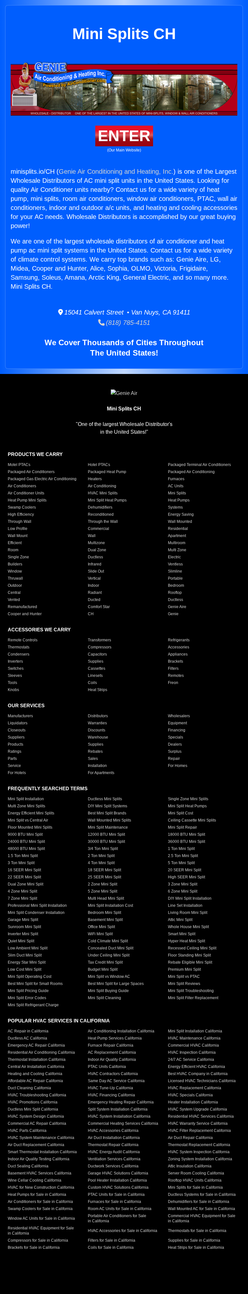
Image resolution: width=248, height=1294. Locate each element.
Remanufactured (22, 607)
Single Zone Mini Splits (188, 799)
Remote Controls (22, 640)
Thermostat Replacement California (199, 1145)
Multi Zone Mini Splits (26, 806)
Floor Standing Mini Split (189, 955)
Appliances (178, 654)
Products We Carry (35, 454)
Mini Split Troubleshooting (191, 991)
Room (13, 550)
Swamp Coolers (22, 507)
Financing (176, 730)
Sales (93, 758)
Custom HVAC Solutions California (118, 1187)
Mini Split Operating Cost (29, 976)
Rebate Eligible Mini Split (190, 962)
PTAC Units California (107, 1066)
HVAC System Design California (36, 1116)
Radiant (95, 592)
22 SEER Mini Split (24, 877)
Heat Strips (97, 690)
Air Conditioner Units (26, 493)
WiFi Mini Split (100, 934)
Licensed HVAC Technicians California (202, 1081)
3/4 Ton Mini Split (103, 848)
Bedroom (176, 585)
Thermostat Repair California (113, 1145)
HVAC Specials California (190, 1095)
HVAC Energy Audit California (114, 1152)
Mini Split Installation (26, 799)
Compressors (99, 647)
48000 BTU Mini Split (26, 848)
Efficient (15, 543)
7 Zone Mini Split (22, 898)
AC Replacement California (112, 1052)
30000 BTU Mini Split (106, 841)
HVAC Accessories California (113, 1130)
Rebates (95, 751)
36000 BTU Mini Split (186, 841)
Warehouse (98, 737)
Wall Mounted (180, 521)
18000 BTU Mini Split (186, 834)
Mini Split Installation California (195, 1031)
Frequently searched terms (48, 788)
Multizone (96, 543)
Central (14, 592)
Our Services (26, 705)
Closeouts (17, 730)
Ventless (175, 564)
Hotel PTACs (99, 464)
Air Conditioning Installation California (121, 1031)
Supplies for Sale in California (194, 1240)
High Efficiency (21, 514)
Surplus (174, 751)
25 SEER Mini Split (104, 877)
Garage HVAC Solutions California (118, 1173)
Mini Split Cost (180, 813)
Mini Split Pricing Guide (28, 991)
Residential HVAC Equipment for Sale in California (41, 1231)
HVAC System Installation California (119, 1116)
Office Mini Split (101, 927)
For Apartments (101, 773)
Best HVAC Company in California (198, 1073)
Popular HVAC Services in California (59, 1020)
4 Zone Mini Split (22, 891)
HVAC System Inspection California (199, 1152)
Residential (178, 528)
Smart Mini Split (181, 934)
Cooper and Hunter (25, 614)
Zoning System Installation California (200, 1159)
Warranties (97, 723)
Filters (173, 668)
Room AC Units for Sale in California (119, 1208)
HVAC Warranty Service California (198, 1123)
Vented (14, 599)
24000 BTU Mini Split (26, 841)
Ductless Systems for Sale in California (202, 1194)
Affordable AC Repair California (35, 1081)
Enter (124, 135)
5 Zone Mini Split (102, 891)
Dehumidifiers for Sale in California (198, 1201)
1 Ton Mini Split (181, 848)
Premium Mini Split (184, 969)
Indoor (93, 585)
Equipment (177, 723)
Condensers (18, 654)
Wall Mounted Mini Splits (109, 820)
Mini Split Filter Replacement (193, 998)
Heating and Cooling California (35, 1073)
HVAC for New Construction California (41, 1187)
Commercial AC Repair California (37, 1123)
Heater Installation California (193, 1102)
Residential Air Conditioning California (41, 1052)
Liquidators (17, 723)
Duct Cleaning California (29, 1088)
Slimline (175, 571)
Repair (174, 758)
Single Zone (18, 557)
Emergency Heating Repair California (121, 1102)
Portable (175, 578)
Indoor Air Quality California (112, 1059)
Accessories (178, 647)
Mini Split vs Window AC (109, 976)
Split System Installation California (118, 1109)
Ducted (94, 599)
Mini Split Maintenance (108, 827)
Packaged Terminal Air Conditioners (199, 464)
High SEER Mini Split (186, 877)
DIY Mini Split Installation (190, 898)
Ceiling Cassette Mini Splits (192, 820)
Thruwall (15, 578)
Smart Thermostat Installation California (42, 1152)
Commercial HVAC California (193, 1045)
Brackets (175, 661)
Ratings (14, 751)
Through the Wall (103, 521)
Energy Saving (181, 514)
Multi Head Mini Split (106, 898)
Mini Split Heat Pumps (107, 500)
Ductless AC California (27, 1038)
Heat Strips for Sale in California (196, 1247)
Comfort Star (99, 607)
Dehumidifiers (100, 507)
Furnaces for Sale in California (114, 1201)
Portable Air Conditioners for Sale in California (117, 1218)
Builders (15, 564)
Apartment (177, 535)
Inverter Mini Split (23, 934)
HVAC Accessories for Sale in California (122, 1230)
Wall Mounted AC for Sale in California (201, 1208)
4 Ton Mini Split (101, 863)
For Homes (177, 765)
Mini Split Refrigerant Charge (33, 1005)
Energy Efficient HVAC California (196, 1066)
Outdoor (15, 585)
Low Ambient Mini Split (27, 948)
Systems (175, 507)
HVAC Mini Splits (103, 493)
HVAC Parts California (27, 1130)
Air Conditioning (102, 486)
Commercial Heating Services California (123, 1123)
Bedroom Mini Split (104, 912)
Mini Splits (177, 493)
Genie (173, 614)
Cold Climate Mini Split (108, 941)
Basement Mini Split (105, 919)
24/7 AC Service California (191, 1059)
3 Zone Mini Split (182, 884)
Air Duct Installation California (114, 1137)
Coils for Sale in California (111, 1247)
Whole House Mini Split (188, 927)
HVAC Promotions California (32, 1102)
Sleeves (15, 675)
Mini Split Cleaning (104, 998)
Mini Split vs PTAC (184, 976)
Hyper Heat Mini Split (186, 941)
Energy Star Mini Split (27, 962)
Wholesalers (179, 716)
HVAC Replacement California (194, 1088)
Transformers (99, 640)
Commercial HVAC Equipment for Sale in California (201, 1218)
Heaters (95, 479)
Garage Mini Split (23, 919)
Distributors (98, 716)
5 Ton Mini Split (181, 863)
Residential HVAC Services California (201, 1116)
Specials (175, 737)
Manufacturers (20, 716)
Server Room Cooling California (196, 1173)
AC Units (175, 486)
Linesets (95, 675)
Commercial (98, 528)
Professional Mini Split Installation (37, 905)
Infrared (94, 564)
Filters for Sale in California (111, 1240)
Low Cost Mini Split (24, 969)
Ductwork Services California (113, 1166)
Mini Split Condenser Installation (36, 912)
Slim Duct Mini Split (25, 955)
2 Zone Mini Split (102, 884)
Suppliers (16, 737)
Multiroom (176, 543)
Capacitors (97, 654)
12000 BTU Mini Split (106, 834)
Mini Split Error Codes (27, 998)
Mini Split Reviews (184, 983)
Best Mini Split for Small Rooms (35, 983)
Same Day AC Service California (116, 1081)
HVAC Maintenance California (194, 1038)
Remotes (176, 675)
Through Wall (19, 521)
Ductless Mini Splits (105, 799)
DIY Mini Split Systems (107, 806)
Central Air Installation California (36, 1066)
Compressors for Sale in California (38, 1240)
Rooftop (175, 592)
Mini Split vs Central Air (28, 820)
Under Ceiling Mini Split (108, 955)
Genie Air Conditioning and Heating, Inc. (116, 171)
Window (15, 571)
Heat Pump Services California (115, 1038)
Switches (16, 668)
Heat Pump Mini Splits (27, 500)
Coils (92, 682)
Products (15, 744)
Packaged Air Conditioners (31, 472)
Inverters (15, 661)
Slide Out (96, 571)
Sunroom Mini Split (24, 927)
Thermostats (18, 647)
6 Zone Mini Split (182, 891)
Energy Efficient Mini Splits (31, 813)
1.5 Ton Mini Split (23, 856)
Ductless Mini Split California (33, 1109)
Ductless (95, 557)
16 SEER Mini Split (24, 870)
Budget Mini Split (103, 969)
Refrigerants (179, 640)
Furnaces (176, 479)
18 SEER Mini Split (104, 870)
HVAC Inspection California (192, 1052)
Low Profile (17, 528)
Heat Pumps (179, 500)
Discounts (96, 730)
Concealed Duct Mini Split (110, 948)
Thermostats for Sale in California (197, 1230)
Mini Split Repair (182, 827)
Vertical (94, 578)
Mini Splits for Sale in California (195, 1187)
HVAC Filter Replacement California (199, 1130)
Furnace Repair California (110, 1045)
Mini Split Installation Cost (110, 905)
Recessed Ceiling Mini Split (192, 948)
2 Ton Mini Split (101, 856)
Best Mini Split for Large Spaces (116, 983)
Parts (12, 758)
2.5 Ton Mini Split (183, 856)
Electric (174, 557)
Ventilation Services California (114, 1159)
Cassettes (96, 668)
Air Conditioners (22, 486)
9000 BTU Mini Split (25, 834)
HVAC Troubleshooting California (37, 1095)
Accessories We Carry (39, 629)
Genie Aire (177, 607)
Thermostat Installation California (37, 1059)
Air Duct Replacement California (36, 1145)
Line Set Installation (185, 905)
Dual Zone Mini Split (25, 884)
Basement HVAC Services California (39, 1173)
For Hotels (17, 773)
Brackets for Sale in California (34, 1247)
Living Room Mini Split (187, 912)
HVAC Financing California (111, 1095)
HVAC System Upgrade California (197, 1109)
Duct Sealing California (28, 1166)
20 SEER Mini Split (184, 870)
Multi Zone (177, 550)
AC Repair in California (28, 1031)
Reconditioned (101, 514)
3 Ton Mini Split (21, 863)
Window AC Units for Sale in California (41, 1218)
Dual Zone (97, 550)
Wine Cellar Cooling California (34, 1180)
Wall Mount (17, 535)
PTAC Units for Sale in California (116, 1194)
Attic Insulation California (190, 1166)
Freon (173, 682)
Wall (92, 535)
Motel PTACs (19, 464)
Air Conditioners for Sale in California (40, 1201)
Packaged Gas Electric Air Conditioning (42, 479)
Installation (97, 765)
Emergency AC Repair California (36, 1045)
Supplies (95, 661)
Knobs (13, 690)
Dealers (175, 744)
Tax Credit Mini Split (105, 962)
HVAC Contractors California (113, 1073)
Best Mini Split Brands (107, 813)
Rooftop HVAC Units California (195, 1180)
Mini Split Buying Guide (108, 991)
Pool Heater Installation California (117, 1180)
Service (14, 765)
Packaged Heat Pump (107, 472)
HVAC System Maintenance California (41, 1137)
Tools (12, 682)
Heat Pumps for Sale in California (37, 1194)
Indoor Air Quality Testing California (38, 1159)
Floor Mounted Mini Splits (30, 827)
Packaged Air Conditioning (191, 472)
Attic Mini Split (180, 919)
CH (91, 614)
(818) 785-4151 (127, 322)
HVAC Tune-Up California (110, 1088)
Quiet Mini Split (21, 941)
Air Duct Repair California (190, 1137)
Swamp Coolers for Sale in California (40, 1208)
